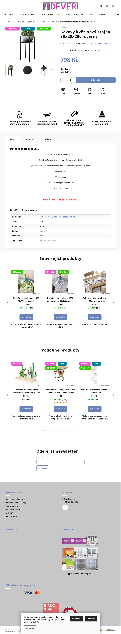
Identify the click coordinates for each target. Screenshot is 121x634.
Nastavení (30, 628)
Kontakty (9, 513)
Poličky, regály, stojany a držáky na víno (58, 217)
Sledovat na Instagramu (82, 574)
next (114, 303)
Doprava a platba (13, 506)
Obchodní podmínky (14, 499)
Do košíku (96, 80)
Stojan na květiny (48, 240)
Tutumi (63, 27)
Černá (42, 231)
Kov (41, 236)
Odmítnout (76, 618)
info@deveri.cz (69, 499)
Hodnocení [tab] (30, 139)
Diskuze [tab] (48, 139)
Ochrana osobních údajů (16, 503)
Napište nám (11, 516)
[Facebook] (65, 507)
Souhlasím (90, 618)
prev (7, 303)
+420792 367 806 (70, 502)
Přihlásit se (42, 468)
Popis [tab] (12, 139)
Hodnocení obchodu (14, 509)
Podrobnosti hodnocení (101, 43)
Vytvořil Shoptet (109, 630)
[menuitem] (8, 14)
